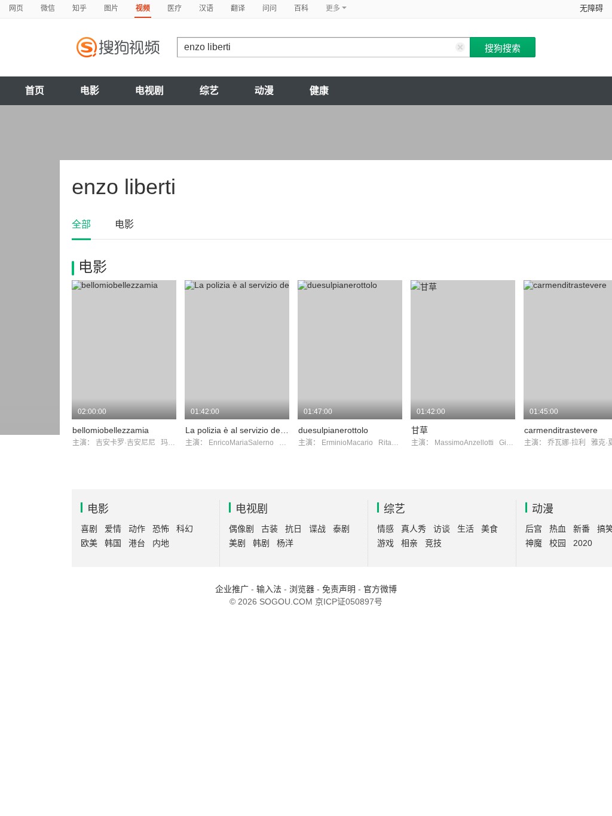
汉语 (206, 8)
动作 (136, 528)
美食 (489, 528)
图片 (111, 8)
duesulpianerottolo (333, 430)
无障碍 (591, 8)
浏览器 (301, 589)
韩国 (113, 543)
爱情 (113, 528)
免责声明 (339, 589)
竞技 (433, 543)
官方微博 (380, 589)
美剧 (237, 543)
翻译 (238, 8)
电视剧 (149, 90)
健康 (319, 90)
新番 (581, 528)
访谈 (441, 528)
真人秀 (413, 528)
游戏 (385, 543)
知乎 (79, 8)
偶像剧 (241, 528)
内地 (160, 543)
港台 (136, 543)
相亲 (409, 543)
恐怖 (160, 528)
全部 (81, 224)
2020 (582, 543)
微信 (48, 8)
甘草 (419, 430)
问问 (269, 8)
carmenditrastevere (561, 430)
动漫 (264, 90)
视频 (143, 8)
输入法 (268, 589)
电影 (89, 90)
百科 (301, 8)
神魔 (533, 543)
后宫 (533, 528)
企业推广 (232, 589)
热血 (557, 528)
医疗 (174, 8)
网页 (16, 8)
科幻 (184, 528)
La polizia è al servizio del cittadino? (253, 430)
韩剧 (261, 543)
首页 (34, 90)
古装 (269, 528)
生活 (465, 528)
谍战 (317, 528)
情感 (385, 528)
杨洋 (285, 543)
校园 (557, 543)
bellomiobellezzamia (110, 430)
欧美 (89, 543)
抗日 (293, 528)
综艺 (209, 90)
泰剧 (341, 528)
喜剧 (89, 528)
